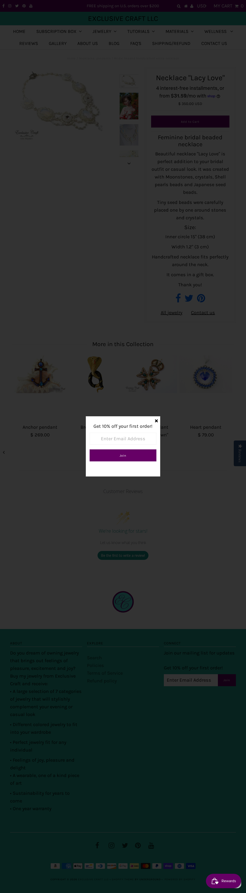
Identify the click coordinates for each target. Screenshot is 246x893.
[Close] (156, 420)
